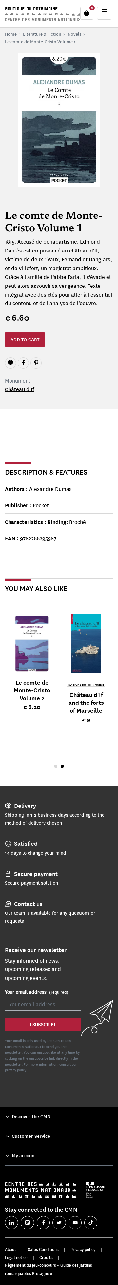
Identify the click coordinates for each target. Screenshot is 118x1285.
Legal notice (16, 1257)
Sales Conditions (43, 1249)
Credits (46, 1257)
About (10, 1249)
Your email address (36, 991)
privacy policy (15, 1070)
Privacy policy (82, 1249)
